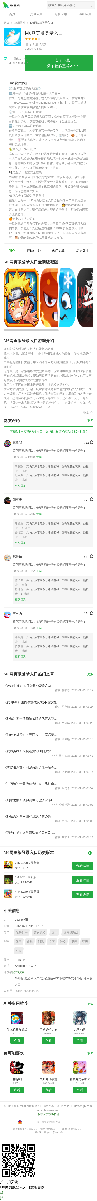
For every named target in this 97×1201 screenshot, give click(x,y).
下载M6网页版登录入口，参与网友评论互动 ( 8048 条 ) (48, 431)
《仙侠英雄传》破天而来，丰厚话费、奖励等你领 (31, 734)
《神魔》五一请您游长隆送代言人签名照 (31, 718)
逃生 (54, 932)
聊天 (85, 941)
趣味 (30, 941)
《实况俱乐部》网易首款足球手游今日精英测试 (31, 767)
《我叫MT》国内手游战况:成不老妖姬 (30, 702)
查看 (17, 1040)
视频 (74, 941)
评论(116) (34, 250)
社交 (63, 941)
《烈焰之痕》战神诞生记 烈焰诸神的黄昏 (31, 800)
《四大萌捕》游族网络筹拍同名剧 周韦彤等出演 (31, 832)
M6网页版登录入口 (11, 5)
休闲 (19, 941)
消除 (41, 941)
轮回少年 (17, 1079)
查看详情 (83, 865)
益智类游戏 (70, 932)
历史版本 (82, 250)
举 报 (2, 1195)
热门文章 (58, 250)
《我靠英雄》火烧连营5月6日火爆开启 (31, 751)
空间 (19, 950)
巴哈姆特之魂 (48, 1029)
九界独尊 (80, 1029)
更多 (90, 420)
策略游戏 (39, 932)
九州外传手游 (48, 1079)
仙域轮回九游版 (17, 1029)
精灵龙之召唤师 (80, 1079)
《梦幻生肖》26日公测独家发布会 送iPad (31, 685)
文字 (52, 941)
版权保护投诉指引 (48, 1114)
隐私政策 (18, 972)
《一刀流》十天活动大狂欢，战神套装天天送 (31, 783)
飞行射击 (22, 932)
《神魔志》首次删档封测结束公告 (27, 816)
